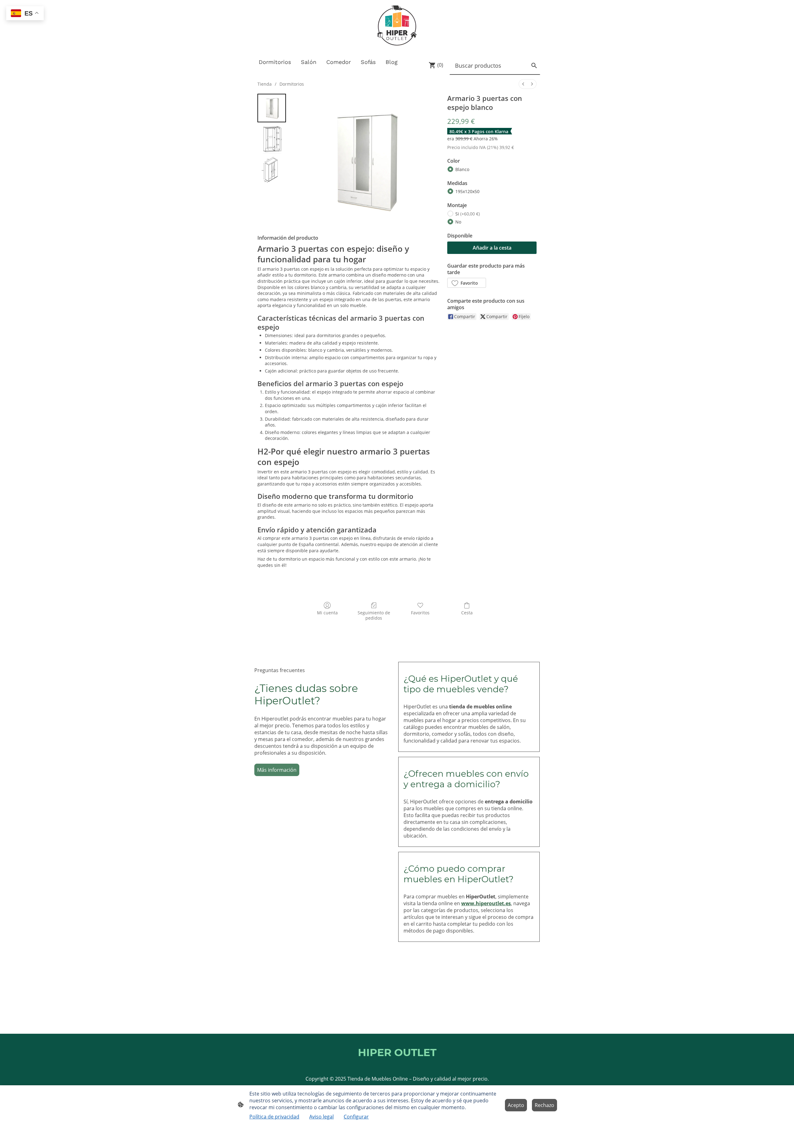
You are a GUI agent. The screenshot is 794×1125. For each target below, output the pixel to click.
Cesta (467, 613)
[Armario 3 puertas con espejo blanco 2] (271, 170)
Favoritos (420, 613)
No (458, 222)
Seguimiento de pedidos (374, 615)
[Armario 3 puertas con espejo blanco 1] (271, 139)
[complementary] (25, 13)
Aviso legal (321, 1116)
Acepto (516, 1105)
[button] (466, 283)
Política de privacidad (274, 1116)
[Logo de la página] (397, 26)
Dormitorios (291, 84)
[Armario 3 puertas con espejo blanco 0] (271, 108)
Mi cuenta (327, 613)
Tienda (264, 84)
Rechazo (544, 1105)
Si (467, 214)
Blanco (462, 169)
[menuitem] (523, 83)
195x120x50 (467, 191)
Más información (277, 769)
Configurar (356, 1116)
